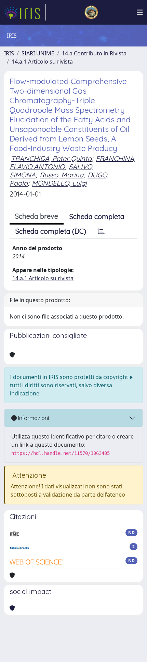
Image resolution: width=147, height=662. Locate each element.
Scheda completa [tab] (96, 216)
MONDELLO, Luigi (59, 183)
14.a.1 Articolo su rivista (42, 61)
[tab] (101, 231)
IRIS (9, 53)
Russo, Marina (61, 175)
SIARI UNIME (38, 53)
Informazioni (33, 418)
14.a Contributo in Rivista (94, 53)
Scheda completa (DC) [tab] (50, 231)
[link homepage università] (91, 12)
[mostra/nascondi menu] (140, 12)
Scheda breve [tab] (36, 216)
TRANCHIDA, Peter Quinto (51, 158)
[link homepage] (25, 12)
